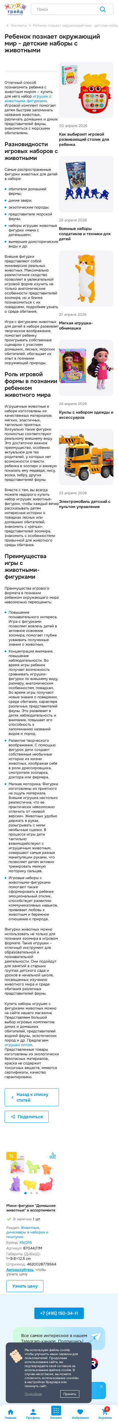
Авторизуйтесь (20, 1269)
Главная (10, 1418)
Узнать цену (25, 1286)
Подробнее (33, 1394)
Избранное (80, 1418)
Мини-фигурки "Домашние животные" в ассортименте (31, 1208)
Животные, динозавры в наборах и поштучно (27, 1232)
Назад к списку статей (32, 1097)
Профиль (33, 1418)
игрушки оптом (18, 1044)
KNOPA (25, 1242)
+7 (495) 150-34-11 (59, 1313)
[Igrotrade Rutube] (92, 1363)
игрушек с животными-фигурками (28, 98)
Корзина (105, 1414)
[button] (25, 1193)
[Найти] (102, 10)
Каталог (56, 1418)
